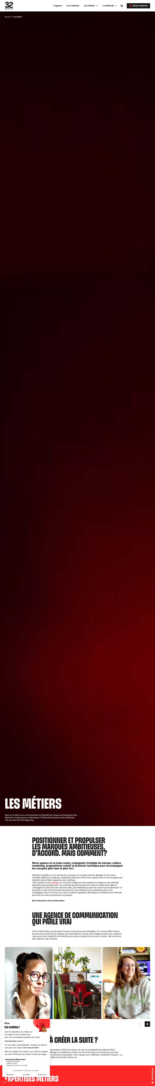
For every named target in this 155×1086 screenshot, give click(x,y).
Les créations (72, 5)
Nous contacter (140, 5)
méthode (55, 882)
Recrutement (152, 1074)
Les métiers (89, 5)
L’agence (57, 5)
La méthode (108, 5)
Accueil (7, 17)
